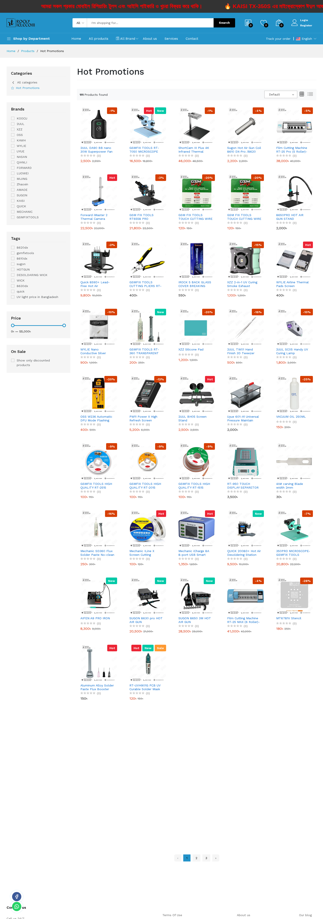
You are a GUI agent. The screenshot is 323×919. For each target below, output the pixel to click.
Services (171, 39)
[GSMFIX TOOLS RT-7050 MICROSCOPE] (147, 125)
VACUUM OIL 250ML (291, 416)
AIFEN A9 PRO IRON (95, 618)
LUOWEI (23, 173)
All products (98, 39)
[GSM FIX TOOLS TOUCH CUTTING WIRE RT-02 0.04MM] (196, 192)
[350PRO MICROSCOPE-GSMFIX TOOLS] (294, 528)
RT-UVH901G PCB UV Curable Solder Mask (145, 687)
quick (20, 291)
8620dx (22, 247)
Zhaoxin (22, 184)
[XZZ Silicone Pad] (196, 327)
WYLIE (21, 146)
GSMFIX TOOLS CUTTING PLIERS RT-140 (145, 284)
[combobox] (280, 94)
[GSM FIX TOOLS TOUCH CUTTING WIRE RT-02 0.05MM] (245, 192)
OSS (20, 135)
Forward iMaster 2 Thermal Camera (93, 216)
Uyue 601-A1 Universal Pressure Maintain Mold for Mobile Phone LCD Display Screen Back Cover (244, 418)
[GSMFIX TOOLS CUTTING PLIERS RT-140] (147, 259)
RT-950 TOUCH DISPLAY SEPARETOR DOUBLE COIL (243, 485)
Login (304, 20)
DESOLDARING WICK (32, 275)
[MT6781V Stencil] (294, 595)
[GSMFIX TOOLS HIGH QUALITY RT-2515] (98, 461)
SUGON (22, 195)
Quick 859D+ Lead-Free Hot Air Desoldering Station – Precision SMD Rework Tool (97, 284)
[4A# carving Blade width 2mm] (294, 461)
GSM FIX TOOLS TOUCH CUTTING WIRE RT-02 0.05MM (244, 217)
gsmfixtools (25, 253)
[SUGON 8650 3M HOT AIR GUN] (196, 595)
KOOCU (22, 118)
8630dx (22, 286)
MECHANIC (25, 211)
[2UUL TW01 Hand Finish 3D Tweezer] (245, 327)
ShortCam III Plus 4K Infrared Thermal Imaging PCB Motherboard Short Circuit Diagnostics (193, 149)
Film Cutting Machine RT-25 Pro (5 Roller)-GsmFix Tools (291, 149)
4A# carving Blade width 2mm (289, 485)
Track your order (278, 38)
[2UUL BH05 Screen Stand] (196, 394)
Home (76, 39)
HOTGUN (23, 269)
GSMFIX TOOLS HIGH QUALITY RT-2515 (96, 485)
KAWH (21, 140)
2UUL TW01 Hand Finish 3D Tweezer (240, 351)
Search (224, 22)
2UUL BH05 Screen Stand (192, 418)
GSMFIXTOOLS (28, 217)
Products (27, 51)
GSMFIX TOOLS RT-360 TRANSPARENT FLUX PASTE (144, 351)
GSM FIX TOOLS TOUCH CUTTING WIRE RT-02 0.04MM (195, 217)
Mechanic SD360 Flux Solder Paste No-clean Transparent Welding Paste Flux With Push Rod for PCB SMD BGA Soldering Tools (97, 553)
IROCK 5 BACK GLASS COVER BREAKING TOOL (194, 284)
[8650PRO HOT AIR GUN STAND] (294, 192)
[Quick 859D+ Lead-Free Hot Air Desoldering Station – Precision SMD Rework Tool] (98, 259)
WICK (21, 280)
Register (306, 25)
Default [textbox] (274, 94)
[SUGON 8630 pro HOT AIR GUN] (147, 595)
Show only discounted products (33, 363)
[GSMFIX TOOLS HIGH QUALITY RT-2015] (147, 461)
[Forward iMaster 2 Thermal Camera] (98, 192)
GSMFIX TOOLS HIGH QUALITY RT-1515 (194, 485)
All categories (27, 82)
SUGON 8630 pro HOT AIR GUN (146, 620)
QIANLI (22, 162)
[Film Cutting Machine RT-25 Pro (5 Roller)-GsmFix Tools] (294, 125)
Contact (192, 39)
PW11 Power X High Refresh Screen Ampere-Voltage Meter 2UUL (146, 418)
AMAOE (22, 189)
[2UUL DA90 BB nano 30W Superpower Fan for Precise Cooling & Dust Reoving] (98, 125)
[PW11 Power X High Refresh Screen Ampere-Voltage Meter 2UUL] (147, 394)
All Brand (127, 39)
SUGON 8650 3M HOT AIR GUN (194, 620)
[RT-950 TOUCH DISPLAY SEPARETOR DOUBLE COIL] (245, 461)
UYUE (20, 151)
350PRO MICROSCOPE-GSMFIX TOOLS (293, 552)
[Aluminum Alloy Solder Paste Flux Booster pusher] (98, 662)
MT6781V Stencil (288, 618)
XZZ (19, 129)
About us (150, 39)
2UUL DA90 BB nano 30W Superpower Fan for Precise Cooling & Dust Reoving (96, 149)
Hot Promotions (28, 88)
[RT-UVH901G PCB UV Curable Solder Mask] (147, 662)
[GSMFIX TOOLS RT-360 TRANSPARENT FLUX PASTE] (147, 327)
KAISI (21, 200)
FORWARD (24, 168)
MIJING (22, 179)
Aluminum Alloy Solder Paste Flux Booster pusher (97, 687)
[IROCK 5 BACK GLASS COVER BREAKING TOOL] (196, 259)
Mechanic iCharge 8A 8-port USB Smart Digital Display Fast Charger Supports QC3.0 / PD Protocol (193, 553)
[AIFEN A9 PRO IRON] (98, 595)
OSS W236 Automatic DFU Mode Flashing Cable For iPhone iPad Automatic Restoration (97, 418)
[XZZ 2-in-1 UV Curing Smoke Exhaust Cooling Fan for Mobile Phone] (245, 259)
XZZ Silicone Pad (190, 349)
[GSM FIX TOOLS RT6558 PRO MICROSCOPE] (147, 192)
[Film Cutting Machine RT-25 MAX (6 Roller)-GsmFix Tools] (245, 595)
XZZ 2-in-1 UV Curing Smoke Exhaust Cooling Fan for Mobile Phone (244, 284)
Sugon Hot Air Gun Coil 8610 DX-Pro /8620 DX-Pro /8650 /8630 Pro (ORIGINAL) (244, 149)
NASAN (22, 157)
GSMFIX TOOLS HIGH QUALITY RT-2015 (145, 485)
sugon (21, 264)
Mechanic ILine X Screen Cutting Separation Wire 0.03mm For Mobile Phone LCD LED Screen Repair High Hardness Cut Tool (144, 553)
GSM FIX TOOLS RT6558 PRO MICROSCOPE (141, 217)
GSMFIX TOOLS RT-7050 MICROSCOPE (144, 149)
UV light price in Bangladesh (37, 297)
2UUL (20, 124)
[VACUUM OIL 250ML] (294, 394)
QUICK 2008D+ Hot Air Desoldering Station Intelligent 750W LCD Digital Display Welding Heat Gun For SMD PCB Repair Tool (244, 553)
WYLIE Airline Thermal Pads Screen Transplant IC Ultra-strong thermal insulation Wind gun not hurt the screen (292, 284)
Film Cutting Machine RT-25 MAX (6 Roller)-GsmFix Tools (243, 620)
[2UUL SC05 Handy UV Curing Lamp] (294, 327)
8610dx (22, 258)
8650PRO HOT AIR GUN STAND (289, 216)
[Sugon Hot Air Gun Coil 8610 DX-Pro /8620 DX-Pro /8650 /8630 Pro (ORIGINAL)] (245, 125)
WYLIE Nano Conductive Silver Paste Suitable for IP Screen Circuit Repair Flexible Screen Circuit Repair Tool (96, 351)
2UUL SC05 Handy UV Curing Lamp (292, 351)
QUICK (21, 206)
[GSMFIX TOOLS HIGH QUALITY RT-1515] (196, 461)
